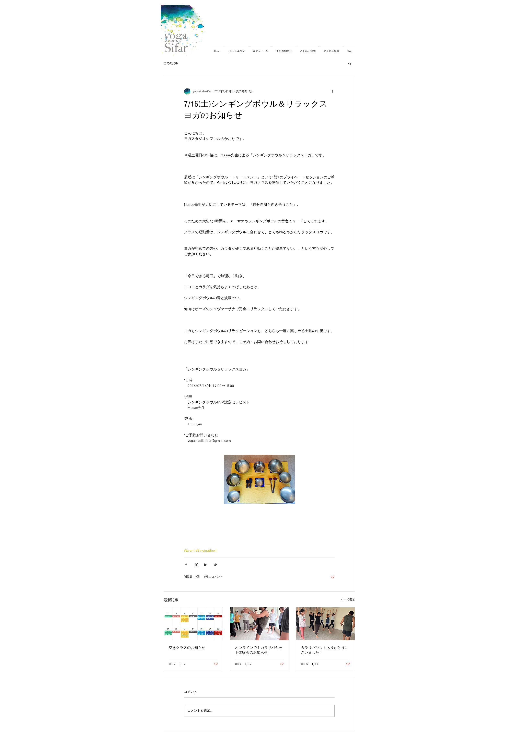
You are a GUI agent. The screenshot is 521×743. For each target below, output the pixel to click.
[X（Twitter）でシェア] (196, 564)
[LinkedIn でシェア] (206, 564)
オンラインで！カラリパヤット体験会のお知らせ (258, 650)
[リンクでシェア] (216, 564)
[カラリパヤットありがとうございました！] (325, 623)
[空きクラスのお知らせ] (193, 623)
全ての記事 (171, 63)
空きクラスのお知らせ (187, 648)
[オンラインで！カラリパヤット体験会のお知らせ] (259, 623)
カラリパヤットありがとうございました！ (324, 650)
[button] (350, 63)
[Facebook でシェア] (186, 564)
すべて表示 (348, 599)
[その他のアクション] (332, 91)
